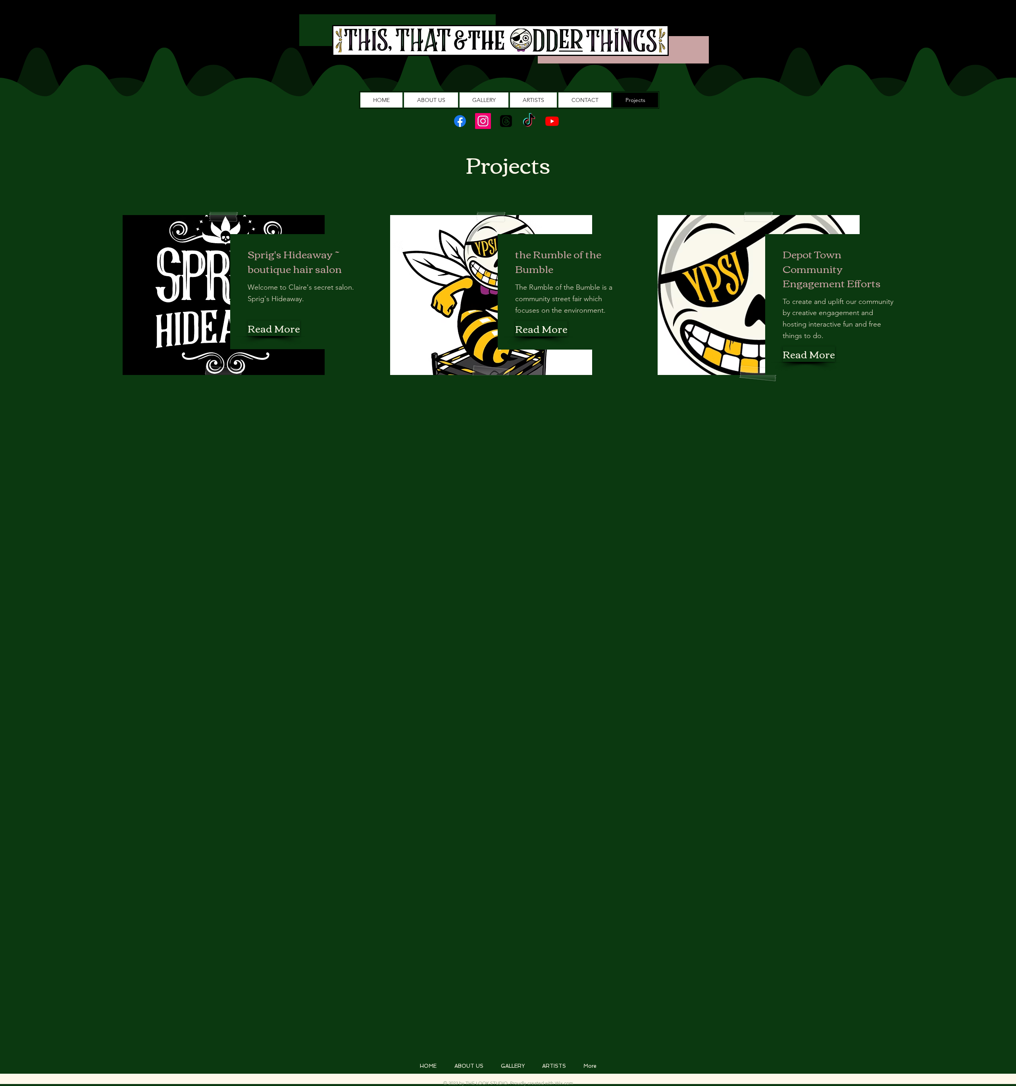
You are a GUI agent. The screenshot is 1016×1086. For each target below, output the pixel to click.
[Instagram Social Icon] (483, 121)
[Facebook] (460, 121)
